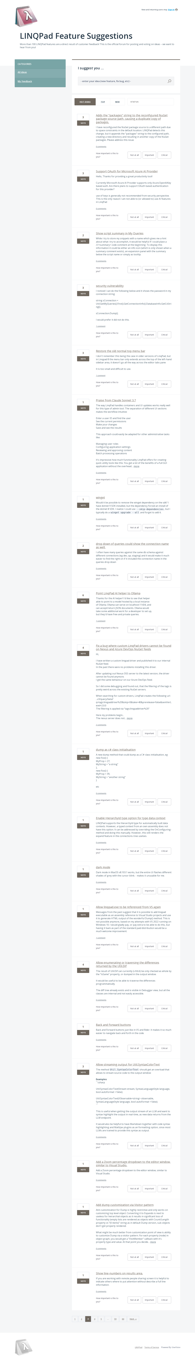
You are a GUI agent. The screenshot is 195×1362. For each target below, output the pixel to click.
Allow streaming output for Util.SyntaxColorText (128, 1064)
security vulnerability (110, 286)
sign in (171, 9)
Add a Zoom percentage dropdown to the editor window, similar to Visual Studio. (133, 1163)
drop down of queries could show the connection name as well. (132, 545)
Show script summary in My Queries (119, 233)
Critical (166, 156)
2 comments (101, 725)
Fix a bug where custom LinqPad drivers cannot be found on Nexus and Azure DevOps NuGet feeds (133, 647)
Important (150, 156)
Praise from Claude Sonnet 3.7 (116, 400)
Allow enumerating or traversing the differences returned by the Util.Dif (127, 964)
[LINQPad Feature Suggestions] (26, 16)
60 (123, 1319)
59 (115, 1319)
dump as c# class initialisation (116, 750)
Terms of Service (151, 1347)
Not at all (135, 156)
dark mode (103, 867)
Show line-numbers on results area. (119, 1273)
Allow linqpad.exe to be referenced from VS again (128, 907)
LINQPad (138, 1347)
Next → (133, 1319)
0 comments (101, 146)
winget (100, 497)
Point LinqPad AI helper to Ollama (118, 593)
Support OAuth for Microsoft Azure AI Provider (127, 171)
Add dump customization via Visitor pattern (125, 1205)
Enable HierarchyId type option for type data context (130, 818)
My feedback (25, 81)
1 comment (100, 326)
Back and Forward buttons (113, 1025)
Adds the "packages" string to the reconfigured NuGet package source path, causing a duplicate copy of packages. (132, 118)
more (136, 466)
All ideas (22, 72)
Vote (83, 123)
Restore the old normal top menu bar (120, 351)
